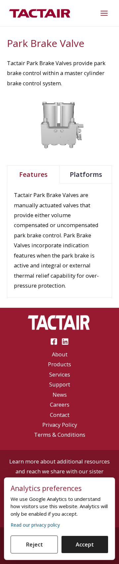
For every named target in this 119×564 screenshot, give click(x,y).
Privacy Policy (59, 424)
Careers (59, 404)
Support (59, 384)
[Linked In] (65, 341)
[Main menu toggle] (104, 13)
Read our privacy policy (35, 525)
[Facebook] (54, 341)
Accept (85, 544)
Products (59, 364)
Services (59, 374)
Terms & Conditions (59, 434)
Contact (59, 415)
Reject (34, 544)
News (60, 394)
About (59, 354)
